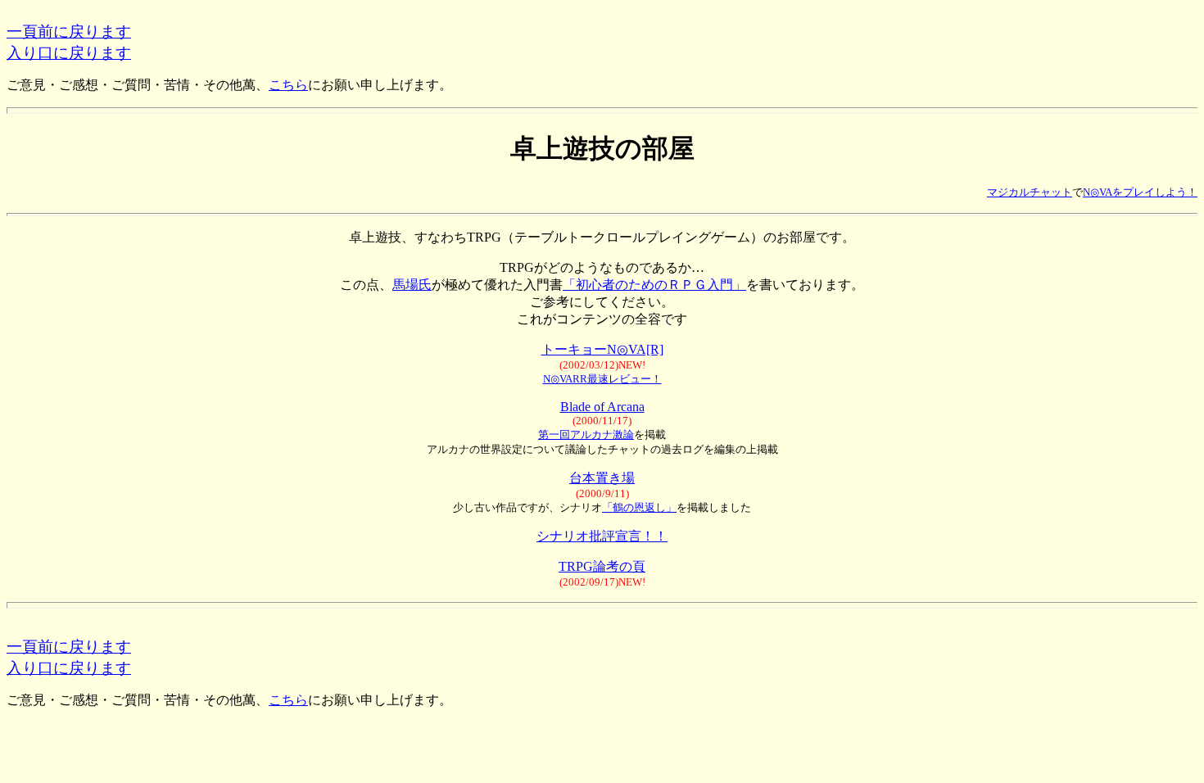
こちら (288, 85)
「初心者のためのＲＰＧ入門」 (654, 285)
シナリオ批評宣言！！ (602, 536)
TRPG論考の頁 (602, 566)
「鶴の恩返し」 (639, 507)
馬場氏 (412, 285)
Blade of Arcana (602, 407)
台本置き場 (602, 478)
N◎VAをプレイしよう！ (1140, 192)
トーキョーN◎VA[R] (602, 349)
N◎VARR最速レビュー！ (602, 379)
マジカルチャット (1029, 192)
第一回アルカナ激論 (586, 434)
